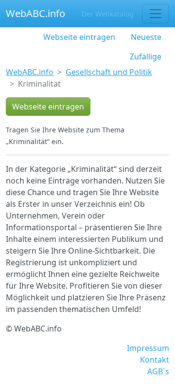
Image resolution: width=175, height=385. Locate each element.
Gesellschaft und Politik (109, 72)
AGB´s (158, 371)
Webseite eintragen (79, 37)
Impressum (148, 348)
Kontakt (154, 359)
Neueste (146, 37)
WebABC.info (35, 13)
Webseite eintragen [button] (48, 106)
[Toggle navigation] (155, 13)
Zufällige (145, 56)
